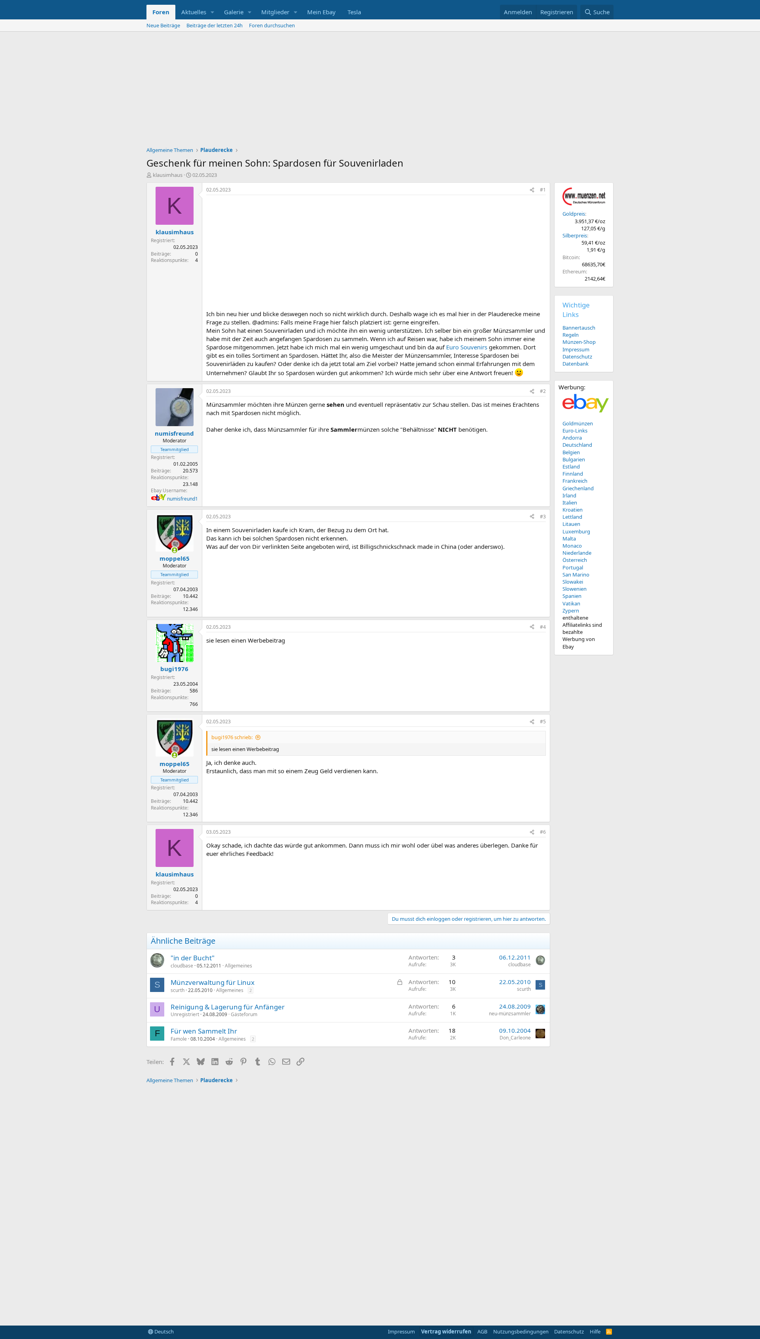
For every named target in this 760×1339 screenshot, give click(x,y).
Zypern (570, 610)
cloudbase (182, 965)
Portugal (572, 567)
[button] (212, 12)
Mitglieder (275, 12)
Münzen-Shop (579, 341)
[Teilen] (532, 190)
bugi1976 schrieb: (232, 737)
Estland (571, 466)
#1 (543, 189)
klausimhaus (167, 174)
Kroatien (572, 509)
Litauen (571, 523)
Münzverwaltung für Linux (213, 982)
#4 (543, 627)
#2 (543, 391)
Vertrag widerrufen (446, 1331)
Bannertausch (578, 327)
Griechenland (578, 488)
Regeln (570, 334)
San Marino (575, 574)
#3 (543, 516)
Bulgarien (573, 459)
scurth (177, 990)
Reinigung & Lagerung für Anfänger (228, 1006)
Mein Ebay (321, 12)
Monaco (572, 545)
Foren (160, 12)
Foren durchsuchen (272, 25)
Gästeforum (244, 1014)
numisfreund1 (182, 498)
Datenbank (575, 363)
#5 (543, 721)
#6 (543, 832)
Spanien (571, 595)
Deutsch (163, 1331)
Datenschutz (577, 356)
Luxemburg (576, 531)
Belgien (571, 452)
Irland (569, 495)
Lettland (572, 516)
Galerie (233, 12)
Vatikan (571, 603)
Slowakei (572, 581)
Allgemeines (238, 965)
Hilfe (595, 1331)
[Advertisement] (380, 91)
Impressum (575, 349)
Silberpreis (574, 235)
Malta (569, 538)
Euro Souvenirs (466, 347)
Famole (179, 1039)
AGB (482, 1331)
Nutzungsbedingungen (521, 1331)
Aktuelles (193, 12)
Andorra (572, 437)
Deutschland (577, 444)
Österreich (574, 559)
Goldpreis (573, 213)
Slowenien (574, 588)
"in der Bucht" (193, 957)
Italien (569, 502)
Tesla (354, 12)
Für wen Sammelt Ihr (204, 1031)
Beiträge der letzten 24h (214, 25)
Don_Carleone (515, 1037)
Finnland (572, 473)
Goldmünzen (577, 423)
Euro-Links (574, 430)
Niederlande (576, 552)
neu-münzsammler (510, 1013)
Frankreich (574, 480)
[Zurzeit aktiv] (174, 550)
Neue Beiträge (163, 25)
